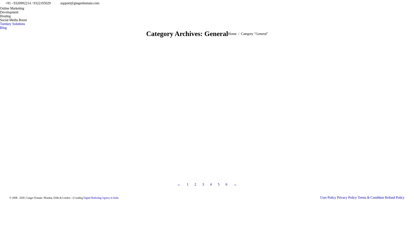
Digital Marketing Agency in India (100, 197)
